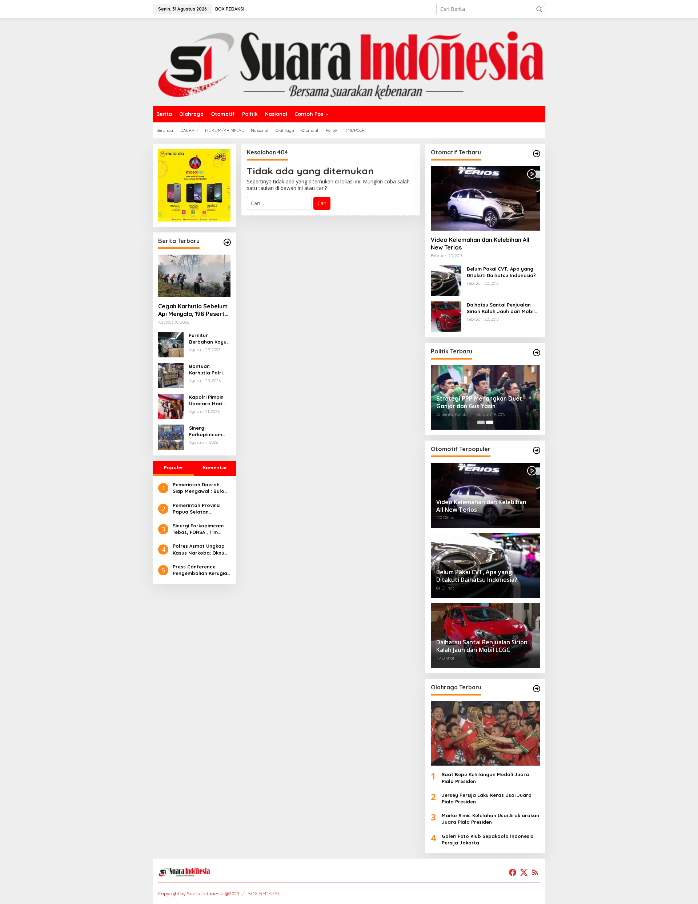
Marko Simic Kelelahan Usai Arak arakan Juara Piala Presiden (490, 818)
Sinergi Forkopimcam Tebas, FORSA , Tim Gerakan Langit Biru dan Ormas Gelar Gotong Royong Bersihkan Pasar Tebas (208, 431)
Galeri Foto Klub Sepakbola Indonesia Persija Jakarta (488, 839)
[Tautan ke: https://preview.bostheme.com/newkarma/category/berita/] (227, 242)
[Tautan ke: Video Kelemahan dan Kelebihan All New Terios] (485, 198)
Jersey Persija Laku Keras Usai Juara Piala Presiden (486, 798)
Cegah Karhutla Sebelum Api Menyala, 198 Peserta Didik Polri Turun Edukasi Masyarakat (193, 310)
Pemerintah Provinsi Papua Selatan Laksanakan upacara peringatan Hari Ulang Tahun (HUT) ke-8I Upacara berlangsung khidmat (200, 508)
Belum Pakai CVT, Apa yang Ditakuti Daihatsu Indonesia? (501, 272)
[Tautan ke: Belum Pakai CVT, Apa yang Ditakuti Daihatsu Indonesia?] (446, 280)
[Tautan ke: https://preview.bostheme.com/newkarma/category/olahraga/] (536, 688)
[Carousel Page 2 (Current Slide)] (489, 422)
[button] (539, 9)
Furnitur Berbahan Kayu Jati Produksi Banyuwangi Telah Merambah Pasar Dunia (209, 338)
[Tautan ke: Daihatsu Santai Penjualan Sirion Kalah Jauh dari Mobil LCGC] (446, 316)
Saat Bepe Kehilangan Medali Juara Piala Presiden (485, 777)
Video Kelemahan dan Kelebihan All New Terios (480, 243)
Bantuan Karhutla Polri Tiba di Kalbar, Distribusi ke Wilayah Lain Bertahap (207, 369)
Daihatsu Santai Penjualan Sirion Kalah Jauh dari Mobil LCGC (501, 308)
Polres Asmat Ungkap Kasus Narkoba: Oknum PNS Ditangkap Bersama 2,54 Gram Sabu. (201, 549)
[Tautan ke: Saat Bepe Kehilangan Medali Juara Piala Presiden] (485, 733)
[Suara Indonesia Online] (349, 61)
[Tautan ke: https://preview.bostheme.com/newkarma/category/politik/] (536, 352)
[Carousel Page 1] (481, 422)
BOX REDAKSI (263, 893)
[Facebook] (512, 872)
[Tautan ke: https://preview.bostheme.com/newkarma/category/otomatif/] (536, 153)
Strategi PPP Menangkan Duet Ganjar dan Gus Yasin (479, 402)
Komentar (215, 467)
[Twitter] (524, 872)
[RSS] (535, 872)
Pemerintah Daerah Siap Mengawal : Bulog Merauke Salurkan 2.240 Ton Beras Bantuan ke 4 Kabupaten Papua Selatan (201, 488)
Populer (173, 467)
